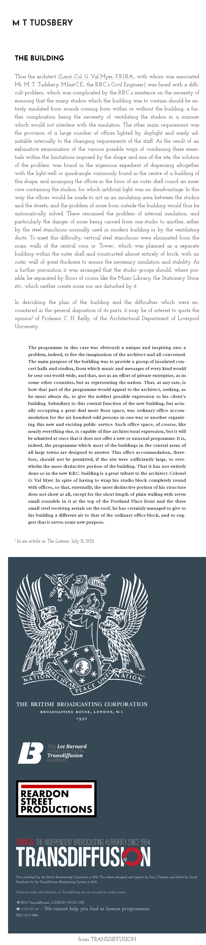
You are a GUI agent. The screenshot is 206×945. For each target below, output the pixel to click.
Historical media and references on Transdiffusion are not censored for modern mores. (71, 892)
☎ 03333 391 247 (27, 909)
